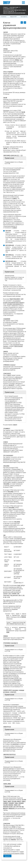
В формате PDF (13, 16)
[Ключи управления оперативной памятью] (22, 22)
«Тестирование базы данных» (13, 345)
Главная (5, 7)
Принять (7, 856)
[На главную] (7, 1)
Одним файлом (24, 16)
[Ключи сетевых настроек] (25, 22)
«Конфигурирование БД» (15, 304)
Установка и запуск (8, 8)
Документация (14, 7)
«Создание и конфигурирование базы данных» (13, 301)
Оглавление (3, 16)
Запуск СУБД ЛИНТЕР (8, 11)
